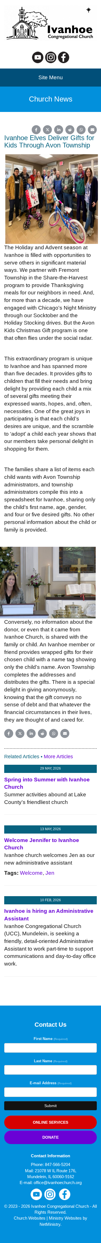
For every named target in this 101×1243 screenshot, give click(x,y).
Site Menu (50, 77)
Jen (49, 873)
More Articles (58, 756)
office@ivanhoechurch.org (58, 1182)
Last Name (50, 1061)
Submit (50, 1105)
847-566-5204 (57, 1164)
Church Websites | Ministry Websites (48, 1218)
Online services (50, 1122)
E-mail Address (51, 1083)
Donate (50, 1137)
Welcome (31, 873)
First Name (51, 1039)
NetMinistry (50, 1224)
